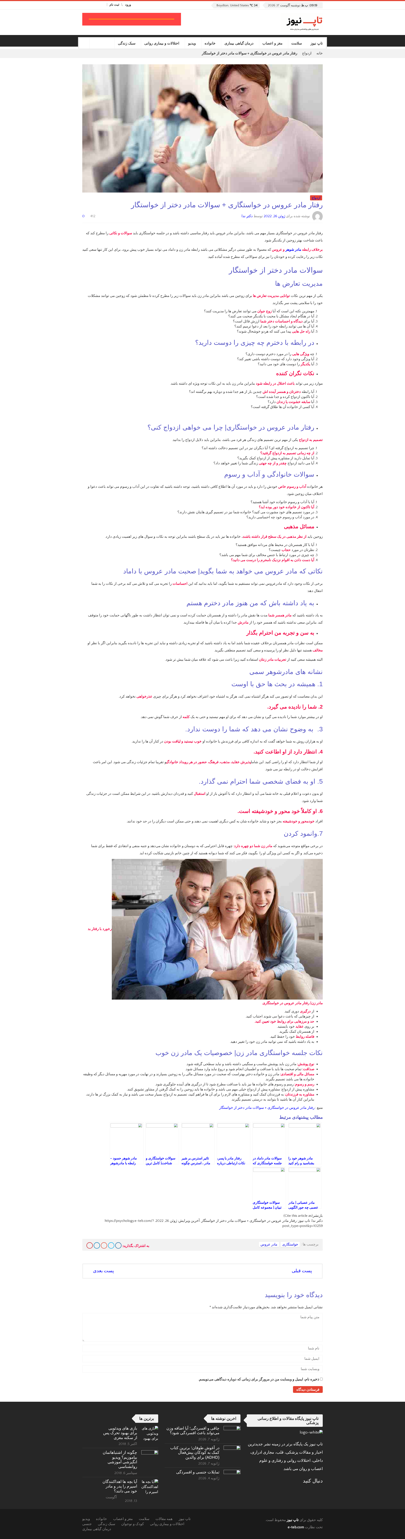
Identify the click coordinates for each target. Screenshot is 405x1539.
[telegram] (89, 5)
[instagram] (84, 5)
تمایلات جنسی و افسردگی (197, 1472)
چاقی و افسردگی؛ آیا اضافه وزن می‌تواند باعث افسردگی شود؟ (192, 1430)
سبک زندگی (126, 43)
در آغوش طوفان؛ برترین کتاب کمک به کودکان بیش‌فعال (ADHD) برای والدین (194, 1452)
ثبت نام (114, 5)
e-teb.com (296, 1527)
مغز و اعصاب (272, 43)
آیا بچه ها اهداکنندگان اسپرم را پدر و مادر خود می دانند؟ (120, 1486)
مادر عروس (269, 1244)
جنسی (87, 1524)
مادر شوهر (293, 250)
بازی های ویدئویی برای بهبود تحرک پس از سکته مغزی (120, 1433)
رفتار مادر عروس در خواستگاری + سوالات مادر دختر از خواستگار (266, 1108)
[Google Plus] (104, 1245)
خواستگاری (290, 1244)
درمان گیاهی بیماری (239, 43)
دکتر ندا (247, 216)
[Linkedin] (97, 1245)
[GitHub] (98, 5)
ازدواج (307, 53)
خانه (319, 53)
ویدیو (192, 43)
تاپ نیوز (316, 43)
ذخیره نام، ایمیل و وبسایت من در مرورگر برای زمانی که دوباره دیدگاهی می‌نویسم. (258, 1379)
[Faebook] (320, 1491)
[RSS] (308, 1491)
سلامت (296, 43)
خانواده (210, 43)
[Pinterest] (89, 1245)
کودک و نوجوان (132, 1524)
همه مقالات (164, 1519)
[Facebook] (103, 5)
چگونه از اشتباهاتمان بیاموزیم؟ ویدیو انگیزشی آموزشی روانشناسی (120, 1459)
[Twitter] (93, 5)
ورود (128, 5)
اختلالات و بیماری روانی (161, 43)
